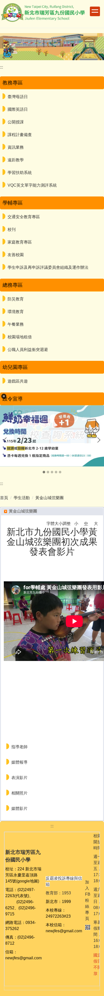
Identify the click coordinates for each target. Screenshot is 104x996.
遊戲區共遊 (18, 381)
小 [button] (76, 523)
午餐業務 (16, 324)
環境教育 (16, 311)
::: (1, 67)
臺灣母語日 (18, 97)
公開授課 (16, 122)
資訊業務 (16, 147)
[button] (3, 396)
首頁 (4, 498)
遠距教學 (16, 160)
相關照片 (19, 793)
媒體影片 (19, 808)
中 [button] (86, 523)
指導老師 (19, 747)
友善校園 (16, 255)
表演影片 (19, 778)
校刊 (12, 229)
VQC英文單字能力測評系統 (32, 185)
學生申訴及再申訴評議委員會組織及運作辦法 (48, 267)
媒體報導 (19, 762)
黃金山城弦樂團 (49, 498)
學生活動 (22, 498)
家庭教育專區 (20, 242)
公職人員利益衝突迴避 (28, 349)
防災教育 (16, 299)
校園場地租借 (20, 337)
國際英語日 (18, 109)
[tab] (44, 472)
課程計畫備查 (20, 134)
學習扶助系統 (20, 172)
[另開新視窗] (52, 436)
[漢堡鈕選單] (95, 11)
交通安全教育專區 (24, 217)
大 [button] (96, 523)
